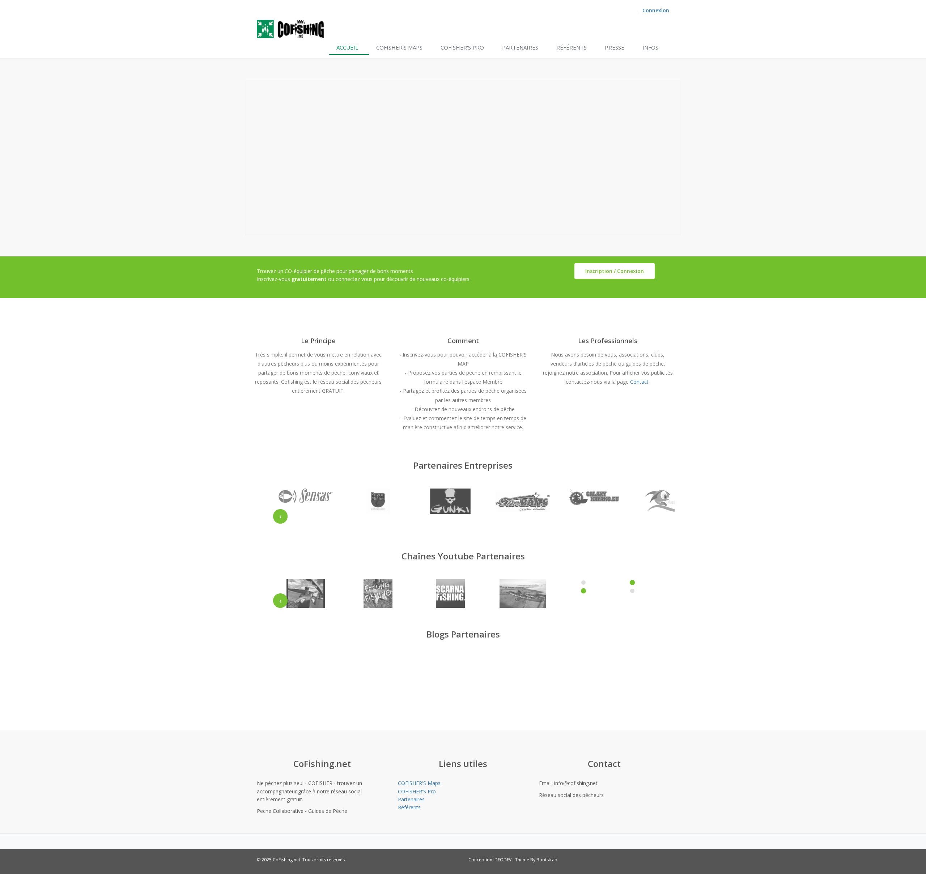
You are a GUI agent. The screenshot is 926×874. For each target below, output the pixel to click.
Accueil (347, 47)
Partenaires (520, 47)
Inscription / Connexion (614, 271)
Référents (571, 47)
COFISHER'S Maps (399, 47)
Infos (650, 47)
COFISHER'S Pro (462, 47)
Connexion (655, 10)
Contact (639, 381)
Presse (614, 47)
